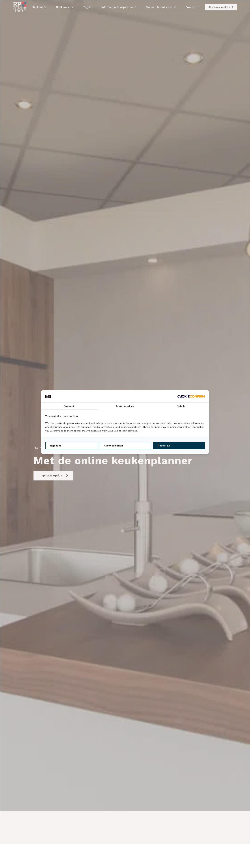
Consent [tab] (69, 406)
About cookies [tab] (125, 406)
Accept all (164, 445)
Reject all (55, 445)
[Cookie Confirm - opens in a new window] (191, 396)
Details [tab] (181, 406)
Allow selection (113, 445)
